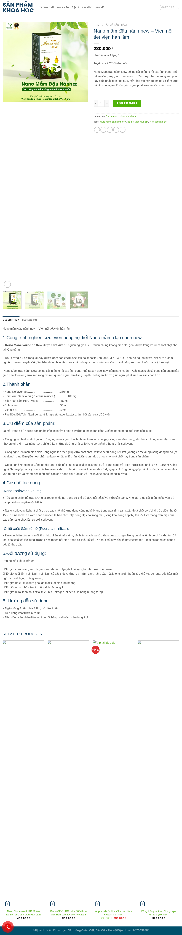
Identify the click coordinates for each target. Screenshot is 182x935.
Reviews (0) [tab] (29, 319)
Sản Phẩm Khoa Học (18, 7)
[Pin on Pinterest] (116, 130)
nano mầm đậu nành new (113, 121)
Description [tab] (11, 319)
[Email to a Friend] (110, 130)
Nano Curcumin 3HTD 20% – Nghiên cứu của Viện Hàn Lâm (23, 913)
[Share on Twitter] (103, 130)
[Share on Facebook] (97, 130)
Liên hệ (99, 7)
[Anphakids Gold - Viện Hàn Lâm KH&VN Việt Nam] (113, 773)
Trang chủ (46, 7)
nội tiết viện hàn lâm (137, 121)
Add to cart (126, 103)
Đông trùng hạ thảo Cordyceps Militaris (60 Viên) (158, 913)
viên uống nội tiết (158, 121)
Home (97, 25)
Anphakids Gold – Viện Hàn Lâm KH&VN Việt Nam (113, 913)
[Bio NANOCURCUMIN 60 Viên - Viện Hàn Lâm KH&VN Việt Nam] (68, 773)
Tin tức (87, 7)
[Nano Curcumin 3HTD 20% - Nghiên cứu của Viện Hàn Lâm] (23, 773)
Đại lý (75, 7)
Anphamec (111, 116)
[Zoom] (7, 284)
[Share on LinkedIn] (122, 130)
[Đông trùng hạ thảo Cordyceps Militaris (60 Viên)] (158, 773)
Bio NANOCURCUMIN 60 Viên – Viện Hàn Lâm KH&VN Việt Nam (68, 913)
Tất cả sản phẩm (115, 25)
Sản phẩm (62, 7)
